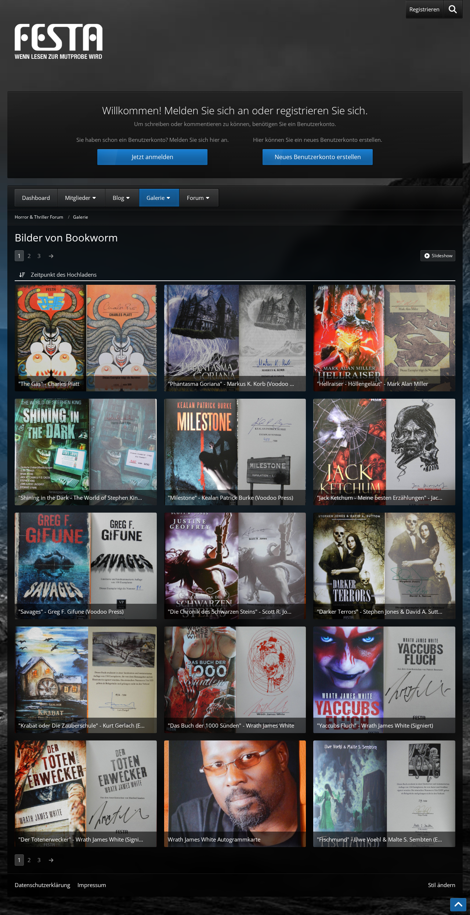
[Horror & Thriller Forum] (58, 41)
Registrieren (424, 9)
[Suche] (453, 9)
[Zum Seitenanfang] (458, 904)
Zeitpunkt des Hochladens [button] (64, 274)
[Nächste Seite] (51, 255)
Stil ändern (441, 885)
